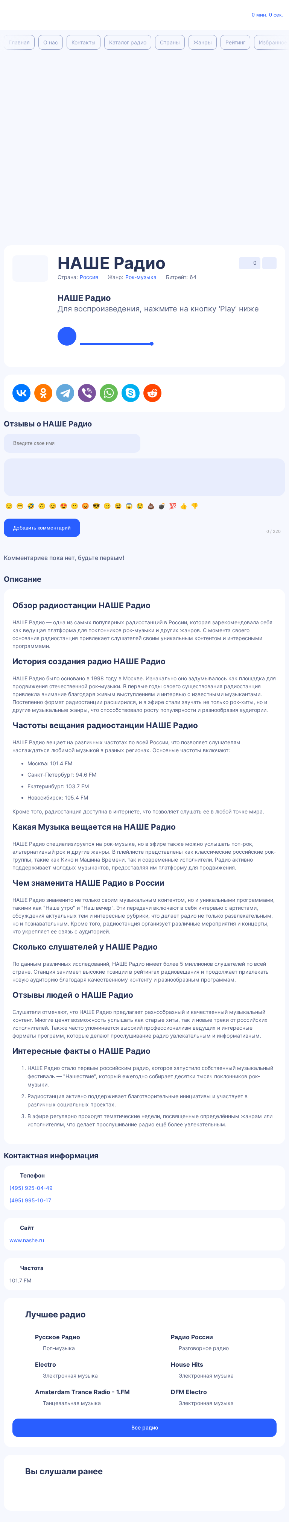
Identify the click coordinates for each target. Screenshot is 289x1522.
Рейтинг (235, 42)
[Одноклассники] (43, 393)
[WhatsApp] (109, 393)
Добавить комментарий (42, 528)
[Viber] (87, 393)
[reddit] (152, 393)
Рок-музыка (141, 277)
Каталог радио (127, 42)
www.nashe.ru (26, 1240)
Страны (170, 42)
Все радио (144, 1427)
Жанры (202, 42)
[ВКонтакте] (21, 393)
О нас (50, 42)
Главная (19, 42)
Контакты (83, 42)
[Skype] (131, 393)
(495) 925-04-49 (31, 1188)
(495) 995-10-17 (30, 1200)
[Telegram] (65, 393)
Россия (89, 277)
